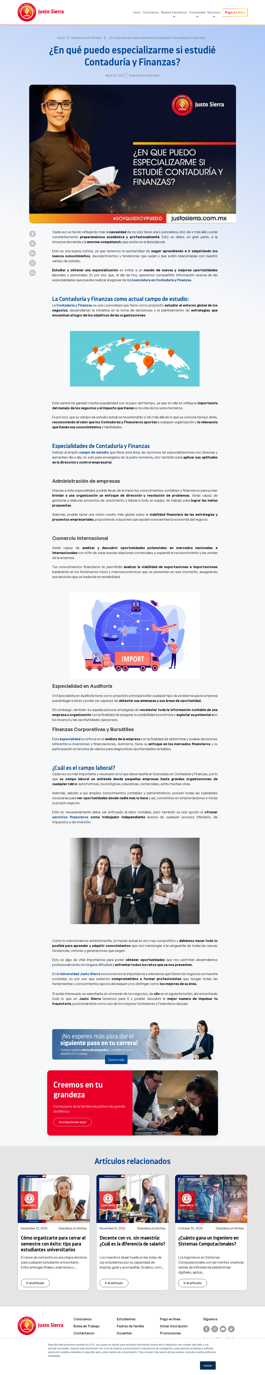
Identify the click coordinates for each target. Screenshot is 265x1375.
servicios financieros (70, 817)
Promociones (170, 1333)
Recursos (214, 12)
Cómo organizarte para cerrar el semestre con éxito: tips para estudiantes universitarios (53, 1243)
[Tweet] (32, 243)
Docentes (124, 1333)
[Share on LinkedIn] (32, 253)
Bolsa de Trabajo (86, 1326)
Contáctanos (83, 1333)
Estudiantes (126, 1319)
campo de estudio (94, 452)
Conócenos (151, 12)
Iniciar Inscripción (174, 1326)
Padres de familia (130, 1326)
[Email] (32, 272)
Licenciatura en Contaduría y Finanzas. (161, 280)
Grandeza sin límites (86, 38)
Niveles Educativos (174, 12)
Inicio (137, 12)
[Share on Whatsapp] (32, 263)
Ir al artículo (35, 1283)
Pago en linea (170, 1319)
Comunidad (197, 12)
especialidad (69, 739)
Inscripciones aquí (72, 1122)
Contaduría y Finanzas (74, 305)
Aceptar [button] (208, 1365)
